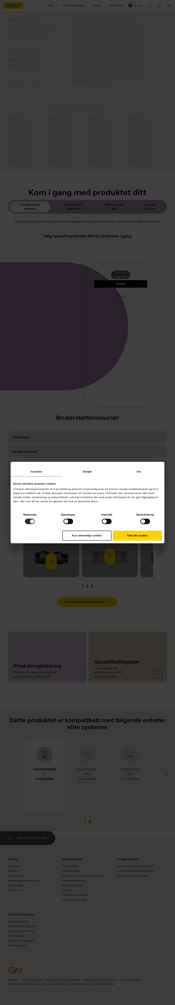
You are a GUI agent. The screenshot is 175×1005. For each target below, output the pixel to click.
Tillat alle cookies (137, 535)
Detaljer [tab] (87, 471)
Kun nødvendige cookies (87, 535)
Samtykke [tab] (36, 471)
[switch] (68, 521)
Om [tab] (139, 471)
